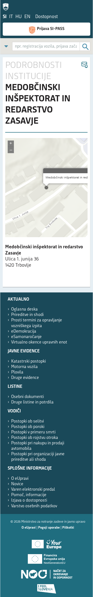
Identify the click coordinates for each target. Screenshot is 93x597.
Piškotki (68, 527)
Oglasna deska (24, 309)
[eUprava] (7, 6)
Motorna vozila (24, 367)
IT (11, 17)
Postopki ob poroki (27, 427)
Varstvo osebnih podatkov (34, 506)
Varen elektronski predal (33, 489)
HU (18, 17)
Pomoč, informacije (28, 495)
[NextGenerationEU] (46, 557)
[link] (6, 46)
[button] (84, 65)
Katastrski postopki (28, 361)
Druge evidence (25, 378)
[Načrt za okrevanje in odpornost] (46, 572)
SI (5, 17)
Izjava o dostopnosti (29, 500)
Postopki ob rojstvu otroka (34, 438)
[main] (46, 172)
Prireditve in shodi (27, 315)
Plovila (17, 372)
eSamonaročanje (26, 337)
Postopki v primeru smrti (33, 432)
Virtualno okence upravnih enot (39, 342)
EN (27, 17)
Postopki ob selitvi (27, 421)
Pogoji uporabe (49, 527)
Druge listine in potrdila (32, 402)
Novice (17, 484)
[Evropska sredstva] (46, 587)
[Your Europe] (46, 542)
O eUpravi (20, 479)
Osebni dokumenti (27, 397)
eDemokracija (23, 331)
